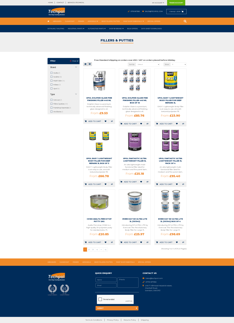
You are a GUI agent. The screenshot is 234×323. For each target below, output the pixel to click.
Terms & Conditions (94, 320)
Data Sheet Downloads (151, 28)
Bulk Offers (132, 28)
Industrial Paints (75, 28)
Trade (176, 3)
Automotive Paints (96, 28)
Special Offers (153, 21)
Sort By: (132, 64)
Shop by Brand (115, 28)
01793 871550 (135, 11)
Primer (81, 21)
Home (50, 2)
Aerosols (92, 21)
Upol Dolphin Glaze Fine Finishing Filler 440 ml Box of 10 (135, 100)
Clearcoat (69, 21)
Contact (60, 2)
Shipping (145, 320)
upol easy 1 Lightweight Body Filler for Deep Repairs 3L (170, 100)
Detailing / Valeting (56, 28)
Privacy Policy (113, 320)
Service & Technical (76, 2)
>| (105, 249)
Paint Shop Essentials (132, 21)
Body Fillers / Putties (111, 21)
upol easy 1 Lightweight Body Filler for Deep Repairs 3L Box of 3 (99, 160)
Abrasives (57, 21)
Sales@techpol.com (154, 11)
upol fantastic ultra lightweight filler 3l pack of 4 (170, 160)
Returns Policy (130, 320)
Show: (167, 64)
